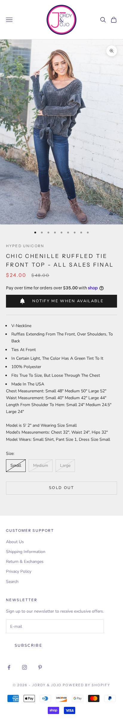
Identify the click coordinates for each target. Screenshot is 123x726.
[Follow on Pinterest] (40, 667)
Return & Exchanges (25, 561)
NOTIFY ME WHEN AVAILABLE (68, 301)
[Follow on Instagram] (24, 667)
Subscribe (28, 645)
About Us (15, 542)
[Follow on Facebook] (9, 667)
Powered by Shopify (86, 685)
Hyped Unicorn (25, 246)
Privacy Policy (18, 571)
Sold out (61, 487)
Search (12, 581)
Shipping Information (25, 552)
